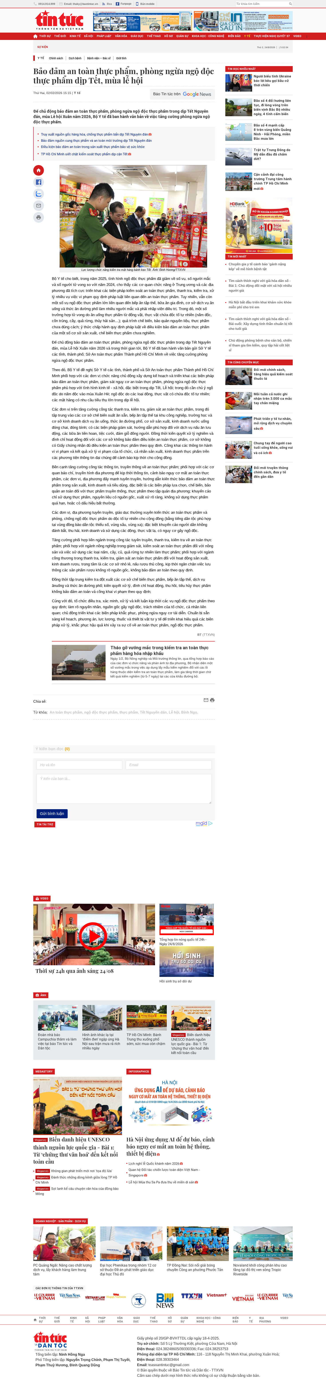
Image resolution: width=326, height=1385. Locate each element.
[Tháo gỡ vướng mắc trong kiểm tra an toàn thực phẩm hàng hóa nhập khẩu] (79, 662)
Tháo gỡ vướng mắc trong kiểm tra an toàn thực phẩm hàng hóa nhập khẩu (159, 650)
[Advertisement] (124, 732)
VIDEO (297, 36)
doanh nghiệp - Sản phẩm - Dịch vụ (60, 1221)
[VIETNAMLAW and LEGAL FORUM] (80, 1298)
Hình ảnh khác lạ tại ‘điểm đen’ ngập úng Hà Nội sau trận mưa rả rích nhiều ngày (101, 1041)
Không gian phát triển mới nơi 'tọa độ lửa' (74, 1171)
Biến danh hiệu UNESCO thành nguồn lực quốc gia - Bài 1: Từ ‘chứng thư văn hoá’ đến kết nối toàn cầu (190, 1044)
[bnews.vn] (151, 1300)
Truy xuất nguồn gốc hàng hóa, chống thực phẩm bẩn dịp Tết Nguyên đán (94, 134)
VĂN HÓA (121, 36)
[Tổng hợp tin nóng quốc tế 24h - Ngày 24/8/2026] (186, 919)
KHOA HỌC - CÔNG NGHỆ (208, 36)
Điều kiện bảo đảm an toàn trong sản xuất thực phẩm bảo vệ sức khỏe (93, 147)
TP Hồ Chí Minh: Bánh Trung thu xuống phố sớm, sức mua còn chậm (146, 1039)
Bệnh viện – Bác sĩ (98, 58)
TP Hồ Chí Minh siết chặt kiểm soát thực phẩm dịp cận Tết (84, 154)
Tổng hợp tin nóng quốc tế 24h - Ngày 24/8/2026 (182, 942)
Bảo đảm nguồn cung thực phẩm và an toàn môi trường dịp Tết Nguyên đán (96, 141)
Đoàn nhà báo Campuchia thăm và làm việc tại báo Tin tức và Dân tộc (57, 1041)
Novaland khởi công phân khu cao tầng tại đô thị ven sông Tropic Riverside (260, 1269)
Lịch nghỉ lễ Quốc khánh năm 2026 (154, 1164)
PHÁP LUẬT (104, 36)
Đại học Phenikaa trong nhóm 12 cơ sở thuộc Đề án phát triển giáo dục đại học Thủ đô (128, 1269)
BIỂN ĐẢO (234, 36)
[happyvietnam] (101, 1295)
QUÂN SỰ (182, 36)
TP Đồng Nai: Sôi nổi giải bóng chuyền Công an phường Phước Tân (195, 1267)
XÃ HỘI (88, 36)
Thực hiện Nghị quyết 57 (272, 36)
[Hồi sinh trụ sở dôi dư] (186, 961)
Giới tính (121, 58)
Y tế (247, 36)
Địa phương (265, 1319)
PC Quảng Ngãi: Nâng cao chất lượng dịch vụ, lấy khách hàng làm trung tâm (62, 1269)
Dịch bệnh (75, 58)
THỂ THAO (154, 36)
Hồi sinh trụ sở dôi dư (175, 981)
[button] (208, 1020)
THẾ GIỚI (60, 36)
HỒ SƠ (168, 36)
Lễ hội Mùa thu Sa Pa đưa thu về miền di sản (161, 1182)
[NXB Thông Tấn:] (126, 1300)
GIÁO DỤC (137, 36)
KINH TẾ (75, 36)
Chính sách (56, 58)
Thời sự (45, 36)
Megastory (178, 1035)
